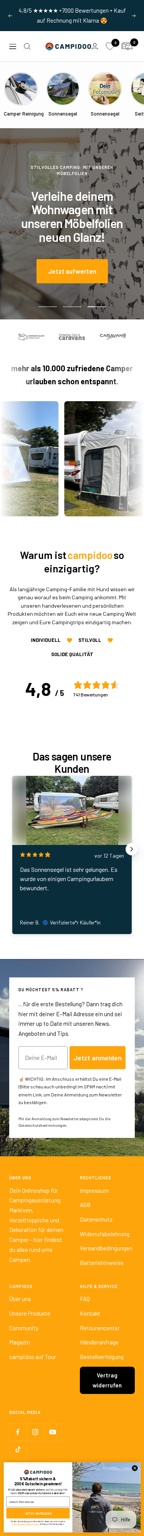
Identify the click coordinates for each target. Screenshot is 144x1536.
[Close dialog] (135, 1468)
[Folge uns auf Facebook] (17, 1432)
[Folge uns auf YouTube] (52, 1432)
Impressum (94, 1190)
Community (23, 1327)
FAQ (85, 1298)
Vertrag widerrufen (107, 1380)
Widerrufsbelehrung (104, 1233)
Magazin (19, 1342)
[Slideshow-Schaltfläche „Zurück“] (12, 849)
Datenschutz (96, 1219)
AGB (85, 1204)
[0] (110, 46)
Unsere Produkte (29, 1313)
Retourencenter (100, 1327)
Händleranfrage (99, 1342)
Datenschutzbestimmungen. (43, 1125)
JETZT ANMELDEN (38, 1513)
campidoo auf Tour (32, 1356)
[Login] (94, 46)
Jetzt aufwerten (72, 271)
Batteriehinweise (102, 1262)
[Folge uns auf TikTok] (17, 1449)
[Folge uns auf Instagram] (35, 1432)
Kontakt (90, 1313)
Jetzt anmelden (97, 1057)
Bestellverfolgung (102, 1356)
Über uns (20, 1298)
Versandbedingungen (106, 1248)
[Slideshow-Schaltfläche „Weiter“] (132, 849)
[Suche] (27, 46)
